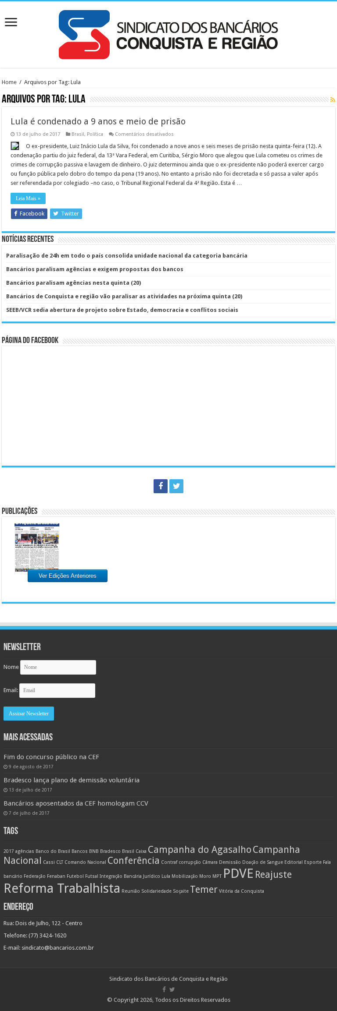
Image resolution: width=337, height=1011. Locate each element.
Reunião (131, 891)
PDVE (238, 873)
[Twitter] (176, 486)
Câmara (210, 862)
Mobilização (185, 876)
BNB (94, 851)
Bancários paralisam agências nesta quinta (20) (73, 282)
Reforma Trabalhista (62, 888)
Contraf (169, 862)
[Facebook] (161, 486)
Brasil (78, 134)
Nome (11, 667)
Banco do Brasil (53, 851)
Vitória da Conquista (241, 891)
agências (24, 851)
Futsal (91, 876)
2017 (9, 851)
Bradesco (110, 851)
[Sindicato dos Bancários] (168, 32)
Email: (11, 690)
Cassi (49, 862)
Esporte (313, 862)
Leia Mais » (28, 198)
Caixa (141, 851)
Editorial (293, 862)
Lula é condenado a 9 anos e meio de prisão (98, 121)
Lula (165, 876)
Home (9, 82)
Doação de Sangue (262, 862)
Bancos (80, 851)
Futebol (75, 876)
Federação (35, 876)
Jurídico (151, 876)
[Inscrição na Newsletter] (332, 99)
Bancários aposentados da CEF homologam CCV (76, 803)
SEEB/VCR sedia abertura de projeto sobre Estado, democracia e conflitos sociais (122, 310)
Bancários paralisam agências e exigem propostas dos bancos (94, 269)
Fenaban (56, 876)
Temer (204, 889)
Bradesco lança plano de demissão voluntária (72, 780)
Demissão (230, 862)
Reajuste (273, 874)
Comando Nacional (85, 862)
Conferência (134, 860)
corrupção (190, 862)
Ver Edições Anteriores (68, 576)
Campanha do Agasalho (199, 849)
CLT (59, 862)
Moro (205, 876)
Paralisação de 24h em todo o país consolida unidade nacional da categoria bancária (126, 255)
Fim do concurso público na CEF (51, 757)
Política (95, 134)
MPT (217, 876)
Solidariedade (156, 891)
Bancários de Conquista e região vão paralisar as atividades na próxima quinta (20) (124, 296)
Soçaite (181, 891)
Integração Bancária (121, 876)
